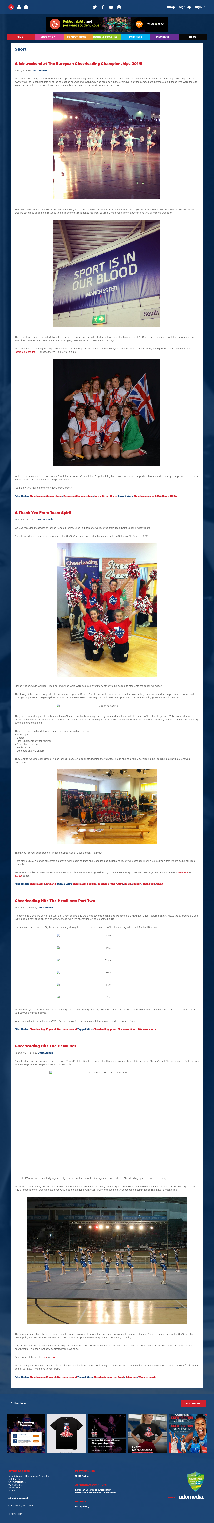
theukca (20, 1403)
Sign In (200, 7)
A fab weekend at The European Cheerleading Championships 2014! (78, 63)
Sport (165, 496)
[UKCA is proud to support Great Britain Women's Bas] (188, 1433)
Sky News (123, 1029)
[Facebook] (103, 7)
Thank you (149, 883)
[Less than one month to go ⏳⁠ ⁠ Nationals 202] (107, 1433)
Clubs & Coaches (105, 37)
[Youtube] (111, 7)
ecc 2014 (155, 496)
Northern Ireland (67, 1029)
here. (53, 1357)
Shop (171, 7)
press (113, 1029)
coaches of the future (110, 883)
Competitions (76, 37)
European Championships (78, 496)
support (136, 883)
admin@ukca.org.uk (18, 1498)
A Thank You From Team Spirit (43, 512)
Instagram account (25, 351)
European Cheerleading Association (93, 1490)
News (193, 37)
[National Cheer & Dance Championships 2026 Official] (147, 1433)
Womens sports (147, 1029)
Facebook (183, 872)
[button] (11, 7)
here (45, 1357)
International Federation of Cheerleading (95, 1492)
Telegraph (131, 1377)
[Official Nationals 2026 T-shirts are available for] (66, 1433)
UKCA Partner (82, 1476)
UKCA (173, 496)
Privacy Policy (82, 1506)
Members (162, 37)
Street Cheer (109, 496)
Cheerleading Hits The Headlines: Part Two (55, 900)
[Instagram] (119, 7)
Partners (135, 37)
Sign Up (185, 7)
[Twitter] (95, 7)
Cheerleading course (84, 883)
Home (19, 37)
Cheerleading (37, 496)
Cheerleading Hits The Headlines (45, 1046)
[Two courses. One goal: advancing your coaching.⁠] (26, 1433)
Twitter (18, 875)
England (51, 883)
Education (48, 37)
